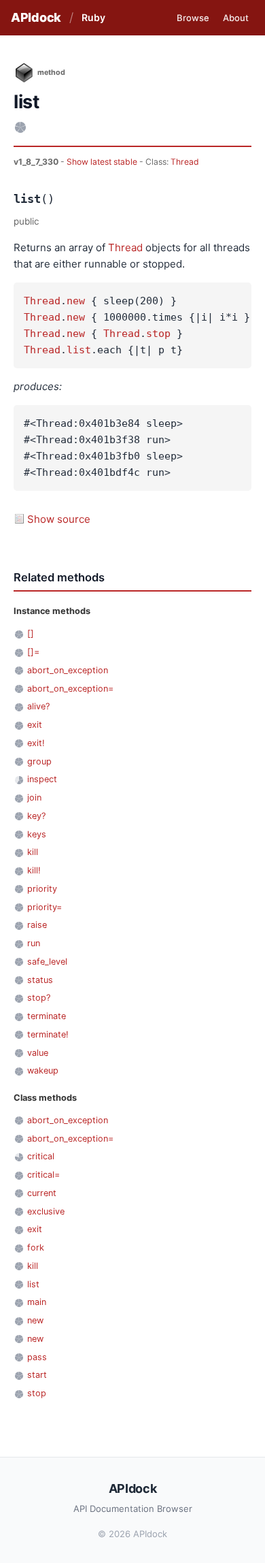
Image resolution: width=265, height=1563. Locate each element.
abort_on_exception (67, 670)
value (37, 1053)
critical (40, 1156)
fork (35, 1247)
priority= (44, 907)
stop (158, 333)
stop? (38, 998)
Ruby (93, 17)
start (37, 1375)
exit (34, 725)
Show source (58, 519)
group (39, 761)
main (36, 1302)
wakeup (42, 1070)
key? (36, 816)
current (41, 1193)
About (236, 17)
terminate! (48, 1034)
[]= (33, 652)
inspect (42, 779)
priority (42, 889)
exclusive (46, 1211)
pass (37, 1357)
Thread (185, 162)
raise (37, 925)
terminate (46, 1016)
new (76, 301)
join (34, 797)
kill (32, 852)
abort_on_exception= (70, 688)
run (33, 943)
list (79, 350)
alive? (38, 706)
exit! (36, 743)
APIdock (36, 17)
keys (36, 834)
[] (30, 633)
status (40, 980)
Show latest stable (103, 162)
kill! (34, 870)
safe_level (47, 961)
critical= (43, 1175)
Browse (193, 17)
